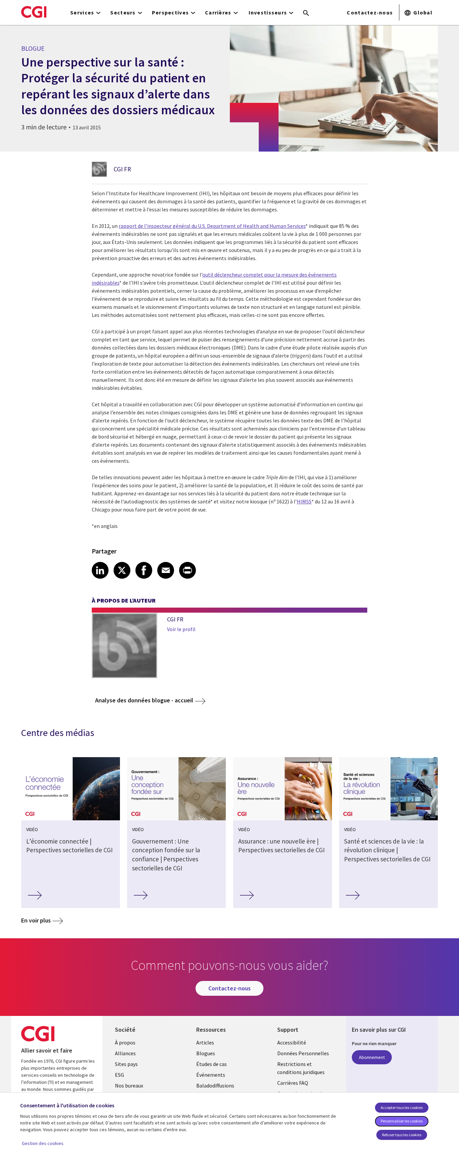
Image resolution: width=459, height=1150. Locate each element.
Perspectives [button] (170, 12)
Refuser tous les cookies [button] (401, 1134)
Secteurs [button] (122, 12)
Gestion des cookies (43, 1143)
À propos (125, 1042)
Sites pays (126, 1064)
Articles (205, 1042)
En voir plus (36, 920)
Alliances (125, 1053)
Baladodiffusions (215, 1085)
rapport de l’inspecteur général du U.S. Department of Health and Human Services (212, 225)
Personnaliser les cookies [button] (402, 1120)
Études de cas (211, 1064)
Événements (210, 1074)
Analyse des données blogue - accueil (144, 700)
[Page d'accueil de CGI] (33, 12)
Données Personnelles (303, 1053)
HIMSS (304, 501)
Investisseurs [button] (268, 12)
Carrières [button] (218, 12)
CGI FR (122, 169)
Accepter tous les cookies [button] (402, 1107)
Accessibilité (291, 1042)
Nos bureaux (129, 1085)
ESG (119, 1074)
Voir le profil (181, 629)
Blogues (205, 1053)
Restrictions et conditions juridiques (301, 1068)
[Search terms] (306, 13)
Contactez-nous (370, 12)
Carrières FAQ (292, 1082)
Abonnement (372, 1057)
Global (422, 12)
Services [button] (82, 12)
